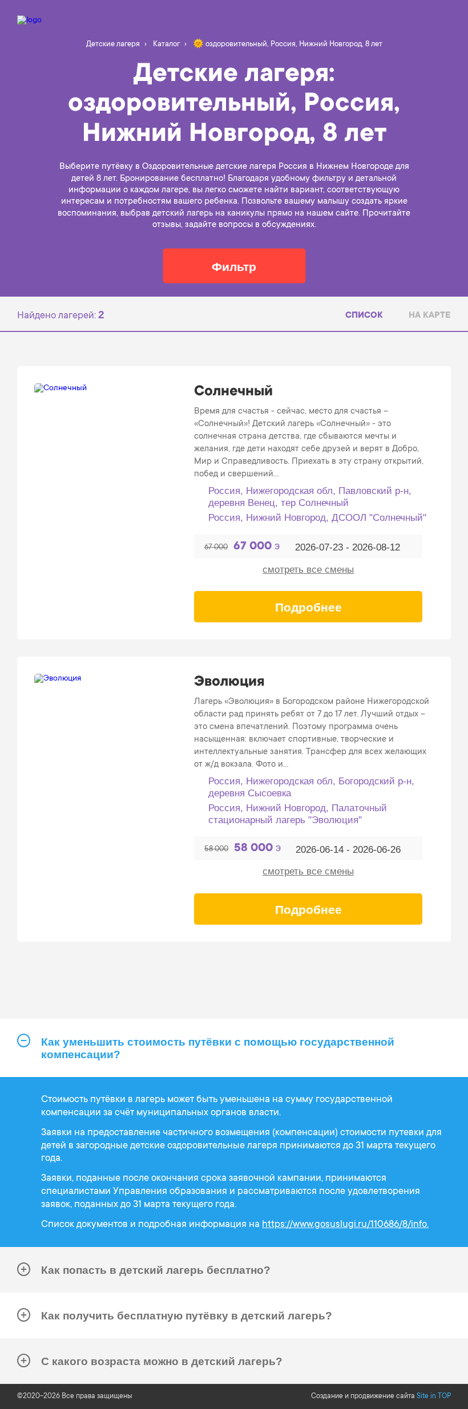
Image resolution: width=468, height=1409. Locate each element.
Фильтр (234, 266)
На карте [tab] (430, 316)
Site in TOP (434, 1396)
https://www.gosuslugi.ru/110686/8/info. (345, 1225)
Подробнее (308, 607)
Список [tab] (364, 316)
